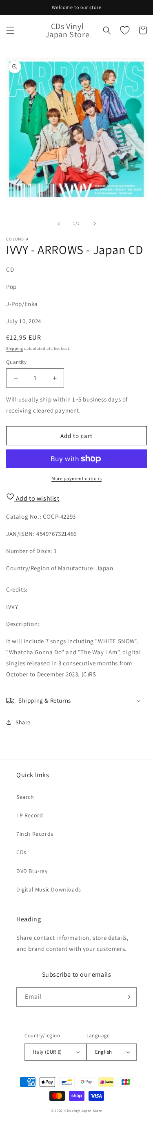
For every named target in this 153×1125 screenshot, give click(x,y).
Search (25, 797)
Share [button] (23, 722)
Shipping (14, 348)
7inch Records (34, 833)
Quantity (16, 361)
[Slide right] (95, 224)
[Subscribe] (127, 997)
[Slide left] (59, 224)
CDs (21, 852)
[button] (10, 30)
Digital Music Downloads (48, 889)
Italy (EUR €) (47, 1051)
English (103, 1051)
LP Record (29, 815)
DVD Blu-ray (32, 871)
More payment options (76, 478)
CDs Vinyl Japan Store (83, 1110)
